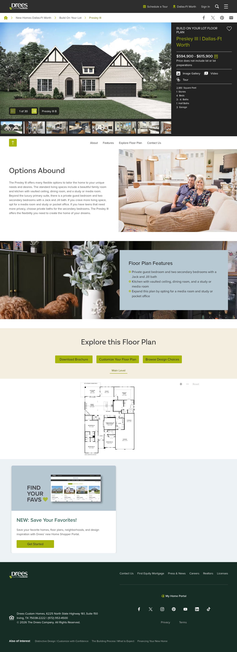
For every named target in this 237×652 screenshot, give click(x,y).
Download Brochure (74, 359)
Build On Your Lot (70, 18)
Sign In (205, 7)
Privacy (165, 622)
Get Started (35, 544)
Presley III (95, 18)
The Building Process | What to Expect (113, 641)
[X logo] (151, 609)
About (94, 143)
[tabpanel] (118, 419)
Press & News (177, 573)
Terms (183, 622)
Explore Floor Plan (130, 143)
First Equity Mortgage (150, 573)
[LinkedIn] (197, 609)
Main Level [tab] (118, 370)
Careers (194, 573)
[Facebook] (139, 609)
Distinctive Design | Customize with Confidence (62, 641)
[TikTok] (209, 609)
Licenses (222, 573)
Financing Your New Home (153, 641)
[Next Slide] (34, 111)
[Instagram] (162, 609)
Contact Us (154, 143)
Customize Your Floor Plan (117, 359)
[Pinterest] (174, 609)
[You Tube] (185, 609)
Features (108, 143)
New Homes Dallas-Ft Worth (33, 18)
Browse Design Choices (162, 359)
